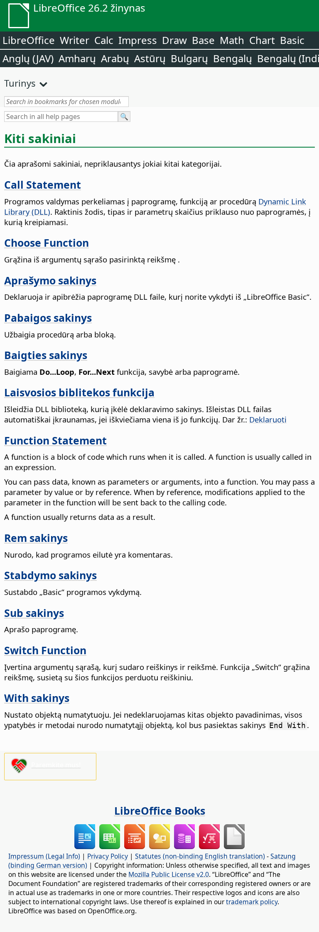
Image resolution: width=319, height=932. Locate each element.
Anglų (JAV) (28, 58)
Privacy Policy (107, 856)
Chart (262, 40)
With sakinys (36, 698)
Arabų (115, 58)
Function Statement (55, 440)
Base (203, 40)
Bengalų (232, 58)
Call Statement (42, 184)
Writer (74, 40)
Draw (174, 40)
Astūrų (150, 58)
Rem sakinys (36, 538)
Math (232, 40)
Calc (103, 40)
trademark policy (251, 901)
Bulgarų (189, 58)
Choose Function (46, 242)
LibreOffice (28, 40)
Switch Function (45, 650)
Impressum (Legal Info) (44, 856)
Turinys (20, 83)
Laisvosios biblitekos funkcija (79, 392)
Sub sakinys (34, 613)
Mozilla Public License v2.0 (168, 874)
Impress (137, 40)
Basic (292, 40)
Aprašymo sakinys (50, 280)
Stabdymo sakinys (50, 575)
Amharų (77, 58)
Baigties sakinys (45, 355)
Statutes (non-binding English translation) (200, 856)
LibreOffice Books (159, 810)
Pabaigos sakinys (48, 318)
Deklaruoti (268, 419)
